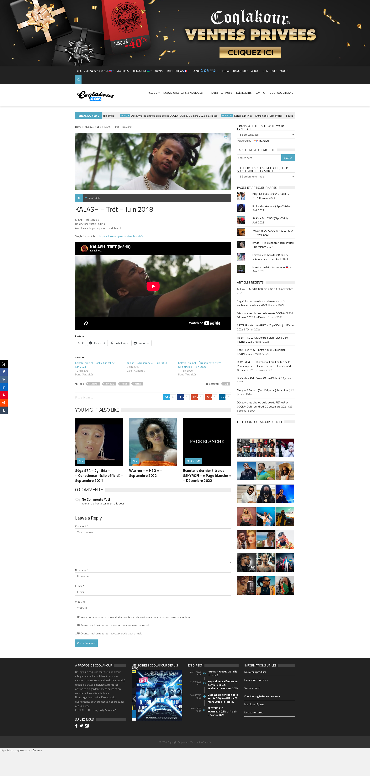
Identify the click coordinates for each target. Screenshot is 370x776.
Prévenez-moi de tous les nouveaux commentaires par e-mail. (114, 625)
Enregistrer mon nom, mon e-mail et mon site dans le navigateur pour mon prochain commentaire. (134, 617)
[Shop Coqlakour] (185, 33)
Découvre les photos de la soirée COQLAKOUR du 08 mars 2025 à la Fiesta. (163, 116)
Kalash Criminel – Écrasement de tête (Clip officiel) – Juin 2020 (199, 365)
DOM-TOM (269, 71)
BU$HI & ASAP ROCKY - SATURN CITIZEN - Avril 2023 (270, 196)
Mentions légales (254, 704)
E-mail (79, 586)
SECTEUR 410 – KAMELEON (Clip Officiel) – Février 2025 (222, 711)
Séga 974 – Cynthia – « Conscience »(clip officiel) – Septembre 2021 (99, 475)
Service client (252, 688)
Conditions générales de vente (262, 696)
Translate (264, 140)
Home (78, 127)
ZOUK (283, 71)
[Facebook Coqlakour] (77, 726)
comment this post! (113, 503)
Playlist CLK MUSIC (221, 93)
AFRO (254, 71)
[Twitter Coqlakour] (81, 726)
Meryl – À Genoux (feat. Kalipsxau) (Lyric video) (263, 390)
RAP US (196, 71)
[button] (246, 447)
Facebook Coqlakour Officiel (260, 421)
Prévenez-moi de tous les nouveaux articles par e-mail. (110, 633)
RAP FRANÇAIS (175, 71)
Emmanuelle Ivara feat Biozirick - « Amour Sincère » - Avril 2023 (271, 257)
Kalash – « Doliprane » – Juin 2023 (147, 363)
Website (80, 601)
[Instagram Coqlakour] (87, 726)
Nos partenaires (253, 712)
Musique (114, 115)
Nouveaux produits (255, 672)
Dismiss (37, 750)
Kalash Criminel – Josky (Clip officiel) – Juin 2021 (97, 365)
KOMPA (159, 71)
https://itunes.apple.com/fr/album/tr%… (122, 236)
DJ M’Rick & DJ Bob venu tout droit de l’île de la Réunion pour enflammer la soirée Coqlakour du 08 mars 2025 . (264, 366)
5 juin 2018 (94, 198)
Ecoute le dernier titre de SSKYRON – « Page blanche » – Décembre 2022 (207, 475)
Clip (99, 127)
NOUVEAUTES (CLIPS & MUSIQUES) (183, 93)
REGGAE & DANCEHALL (233, 71)
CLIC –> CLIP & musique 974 (93, 71)
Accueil (152, 93)
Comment (81, 526)
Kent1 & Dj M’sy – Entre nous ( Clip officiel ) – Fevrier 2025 (257, 116)
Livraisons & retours (256, 680)
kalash (125, 383)
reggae (138, 383)
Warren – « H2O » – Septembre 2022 (145, 472)
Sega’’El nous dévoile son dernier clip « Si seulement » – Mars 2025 (261, 303)
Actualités (217, 115)
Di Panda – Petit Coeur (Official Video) (258, 378)
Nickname (81, 570)
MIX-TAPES (123, 71)
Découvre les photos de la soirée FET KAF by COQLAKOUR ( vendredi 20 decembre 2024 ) (263, 404)
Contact (261, 93)
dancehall (93, 383)
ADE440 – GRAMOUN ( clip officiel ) (257, 289)
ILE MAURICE (140, 71)
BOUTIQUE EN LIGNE (281, 93)
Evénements (244, 93)
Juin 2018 (110, 383)
